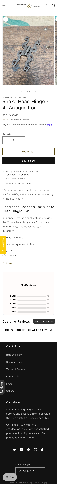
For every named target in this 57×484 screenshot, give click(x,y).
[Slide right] (35, 91)
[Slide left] (21, 91)
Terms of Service (15, 369)
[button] (3, 5)
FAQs (9, 383)
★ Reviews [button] (2, 245)
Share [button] (9, 263)
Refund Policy (14, 354)
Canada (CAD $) (27, 470)
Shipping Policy (15, 362)
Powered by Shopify (40, 483)
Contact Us (12, 376)
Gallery (10, 390)
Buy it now (28, 160)
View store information (18, 183)
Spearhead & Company (24, 483)
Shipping (6, 119)
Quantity (6, 134)
